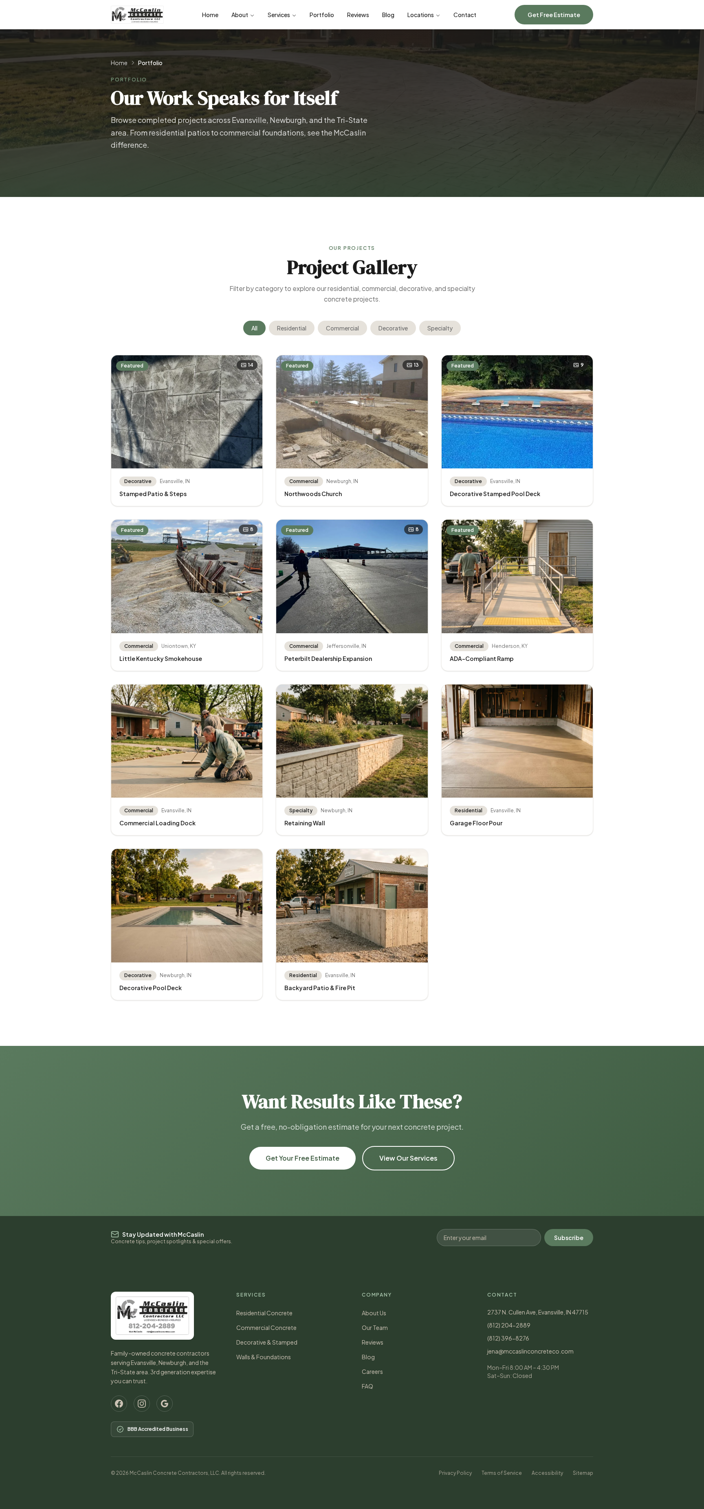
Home (210, 14)
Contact (464, 14)
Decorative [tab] (393, 328)
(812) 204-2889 (508, 1325)
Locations (420, 14)
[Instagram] (142, 1403)
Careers (372, 1371)
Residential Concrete (264, 1313)
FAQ (367, 1386)
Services (279, 14)
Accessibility (547, 1473)
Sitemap (583, 1473)
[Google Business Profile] (164, 1403)
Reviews (358, 14)
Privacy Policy (455, 1473)
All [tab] (254, 328)
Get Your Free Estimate (302, 1158)
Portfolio (322, 14)
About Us (374, 1313)
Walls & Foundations (263, 1356)
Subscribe (568, 1237)
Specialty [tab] (440, 328)
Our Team (375, 1327)
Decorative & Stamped (266, 1342)
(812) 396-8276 (508, 1338)
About (239, 14)
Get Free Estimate (554, 14)
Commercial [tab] (342, 328)
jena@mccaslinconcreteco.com (530, 1351)
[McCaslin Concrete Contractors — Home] (137, 15)
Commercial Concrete (266, 1327)
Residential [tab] (291, 328)
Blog (388, 14)
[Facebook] (119, 1403)
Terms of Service (502, 1473)
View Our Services (408, 1158)
